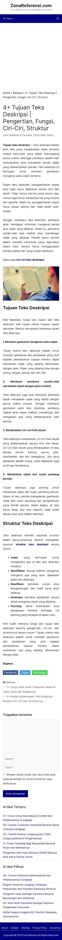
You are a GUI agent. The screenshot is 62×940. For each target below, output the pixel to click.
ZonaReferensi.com (31, 5)
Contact (14, 927)
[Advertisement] (31, 55)
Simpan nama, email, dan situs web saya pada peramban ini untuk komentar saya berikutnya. (29, 779)
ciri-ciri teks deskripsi (30, 259)
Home (6, 92)
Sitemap (25, 927)
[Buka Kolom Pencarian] (57, 18)
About (5, 927)
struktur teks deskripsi (32, 544)
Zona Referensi (30, 935)
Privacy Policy (40, 927)
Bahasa (17, 92)
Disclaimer (55, 927)
